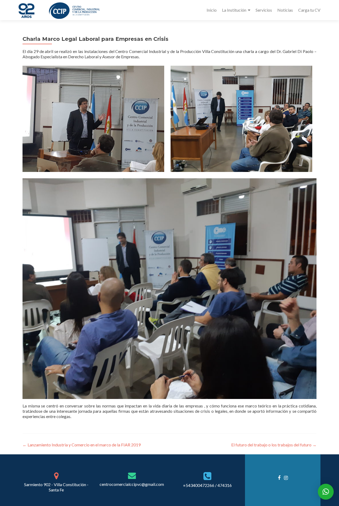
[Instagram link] (286, 477)
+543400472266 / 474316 (207, 485)
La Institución (234, 9)
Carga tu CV (309, 9)
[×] (326, 492)
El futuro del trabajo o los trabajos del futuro (273, 444)
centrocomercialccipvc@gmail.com (132, 484)
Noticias (285, 9)
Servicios (264, 9)
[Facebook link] (279, 477)
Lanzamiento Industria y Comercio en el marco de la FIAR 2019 (82, 444)
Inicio (212, 9)
